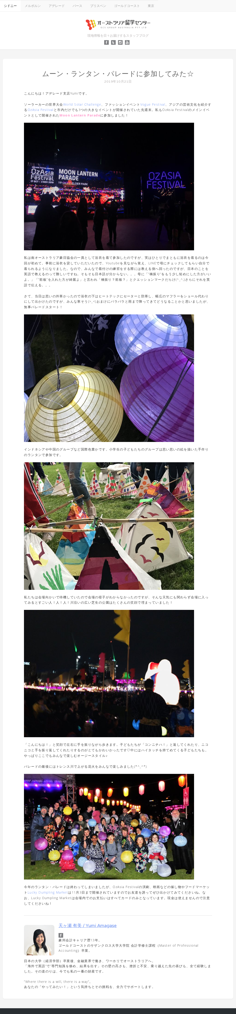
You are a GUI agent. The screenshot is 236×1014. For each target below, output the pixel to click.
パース (77, 5)
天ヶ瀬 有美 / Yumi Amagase (88, 925)
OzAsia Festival (41, 109)
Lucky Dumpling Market (48, 892)
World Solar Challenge (82, 104)
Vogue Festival (152, 104)
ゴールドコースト (127, 5)
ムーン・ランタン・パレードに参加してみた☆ (118, 73)
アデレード (57, 5)
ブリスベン (98, 5)
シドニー (10, 5)
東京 (151, 5)
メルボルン (33, 5)
